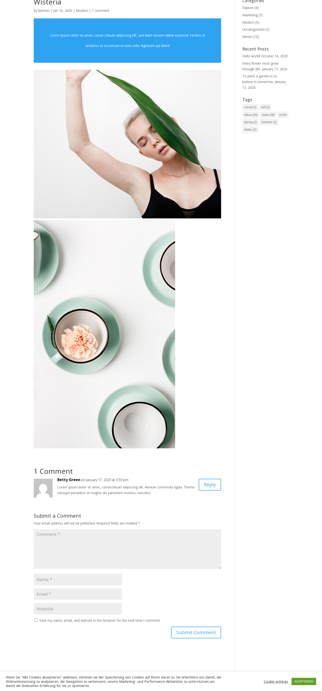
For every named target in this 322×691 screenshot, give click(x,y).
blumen (44, 10)
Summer (269, 122)
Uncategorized (253, 29)
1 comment (100, 10)
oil (282, 115)
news (268, 115)
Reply (210, 484)
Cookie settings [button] (276, 681)
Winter (247, 36)
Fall (265, 107)
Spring (250, 122)
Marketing (250, 15)
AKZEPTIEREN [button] (303, 681)
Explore (248, 7)
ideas (250, 115)
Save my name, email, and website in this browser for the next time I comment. (100, 620)
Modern (82, 10)
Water (250, 130)
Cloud (250, 107)
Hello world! (251, 56)
